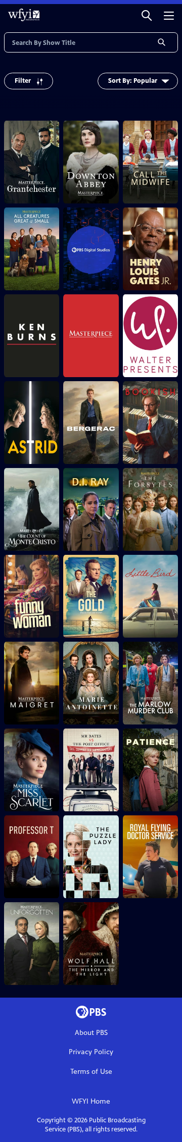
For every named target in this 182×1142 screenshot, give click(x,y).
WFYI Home (91, 1101)
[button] (147, 15)
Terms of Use (91, 1071)
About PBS (91, 1032)
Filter (23, 81)
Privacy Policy (91, 1052)
